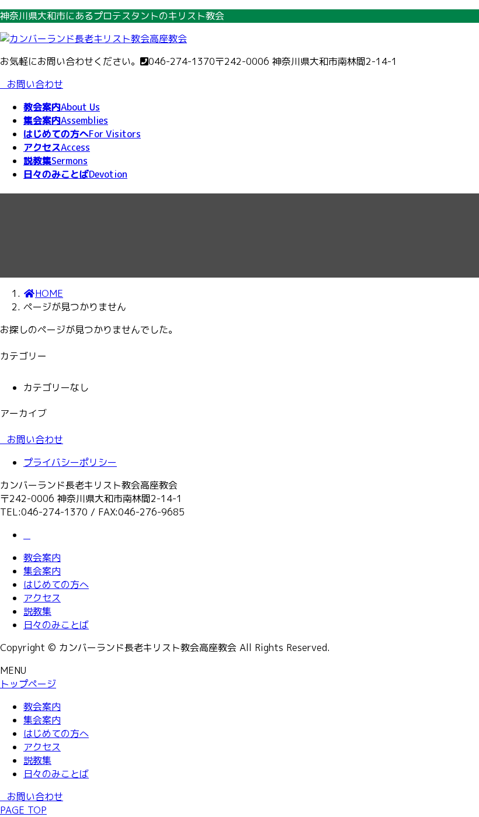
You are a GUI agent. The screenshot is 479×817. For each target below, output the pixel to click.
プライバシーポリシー (70, 462)
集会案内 (42, 571)
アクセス (42, 597)
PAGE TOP (23, 810)
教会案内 (42, 557)
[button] (239, 439)
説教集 (37, 611)
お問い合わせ (35, 84)
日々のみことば (56, 624)
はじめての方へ (56, 584)
